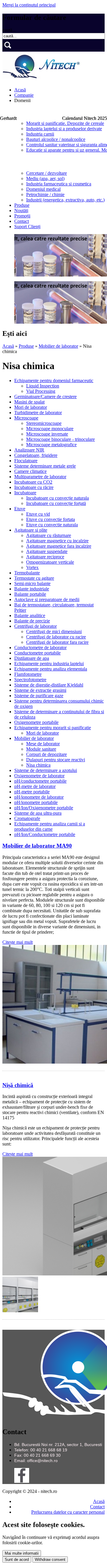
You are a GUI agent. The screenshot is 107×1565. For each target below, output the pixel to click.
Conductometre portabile (37, 652)
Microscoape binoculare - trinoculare (60, 439)
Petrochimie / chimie (45, 194)
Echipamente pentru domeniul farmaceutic (53, 380)
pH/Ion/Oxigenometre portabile (43, 807)
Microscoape (26, 417)
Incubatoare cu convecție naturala (57, 498)
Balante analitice (29, 615)
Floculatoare (25, 460)
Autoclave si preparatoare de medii (46, 599)
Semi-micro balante (32, 583)
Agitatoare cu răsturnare (48, 535)
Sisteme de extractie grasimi (40, 690)
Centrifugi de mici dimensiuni (54, 631)
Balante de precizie (32, 620)
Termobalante (27, 572)
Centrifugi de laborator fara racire (57, 642)
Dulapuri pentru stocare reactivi (55, 759)
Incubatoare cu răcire (34, 487)
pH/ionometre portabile (36, 802)
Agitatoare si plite (30, 530)
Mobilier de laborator (58, 346)
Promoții (22, 215)
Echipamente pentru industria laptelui (49, 663)
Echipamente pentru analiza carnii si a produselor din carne (49, 826)
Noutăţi (21, 210)
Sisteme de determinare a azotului (45, 770)
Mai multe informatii (22, 1553)
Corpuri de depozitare (46, 754)
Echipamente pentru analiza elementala (50, 668)
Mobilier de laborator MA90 (37, 846)
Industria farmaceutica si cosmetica (58, 183)
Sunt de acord (17, 1559)
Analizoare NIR (29, 449)
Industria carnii (40, 133)
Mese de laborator (43, 743)
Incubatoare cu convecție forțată (56, 503)
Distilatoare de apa (31, 658)
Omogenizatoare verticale (50, 562)
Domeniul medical (43, 189)
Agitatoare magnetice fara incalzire (58, 546)
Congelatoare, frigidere (35, 455)
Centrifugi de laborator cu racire (56, 636)
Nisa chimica (38, 765)
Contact (21, 221)
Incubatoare (25, 492)
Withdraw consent (50, 1559)
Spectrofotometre (30, 679)
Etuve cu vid (38, 514)
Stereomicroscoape (44, 423)
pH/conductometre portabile (40, 781)
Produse (21, 205)
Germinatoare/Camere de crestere (45, 396)
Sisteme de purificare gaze (38, 695)
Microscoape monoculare (49, 428)
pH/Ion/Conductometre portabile (44, 834)
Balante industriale (31, 588)
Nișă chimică (17, 1085)
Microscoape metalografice (51, 444)
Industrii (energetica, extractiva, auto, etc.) (65, 199)
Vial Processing (40, 391)
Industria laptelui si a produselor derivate (64, 128)
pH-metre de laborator (35, 786)
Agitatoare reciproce (45, 556)
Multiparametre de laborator (40, 476)
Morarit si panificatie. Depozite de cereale (65, 123)
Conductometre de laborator (40, 647)
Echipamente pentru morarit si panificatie (52, 727)
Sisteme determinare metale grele (45, 465)
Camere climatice (30, 471)
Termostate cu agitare (34, 578)
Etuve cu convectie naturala (52, 524)
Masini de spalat (29, 401)
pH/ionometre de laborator (39, 797)
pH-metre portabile (32, 791)
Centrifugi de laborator (35, 626)
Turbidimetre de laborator (38, 412)
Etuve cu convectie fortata (50, 519)
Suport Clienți (27, 226)
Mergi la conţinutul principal (29, 4)
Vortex (32, 567)
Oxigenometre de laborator (39, 775)
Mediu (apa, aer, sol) (45, 178)
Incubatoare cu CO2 (33, 481)
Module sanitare (41, 748)
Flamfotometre (28, 674)
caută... (9, 30)
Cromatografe (27, 818)
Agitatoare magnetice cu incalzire (57, 540)
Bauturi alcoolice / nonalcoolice (55, 139)
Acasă (20, 89)
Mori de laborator (30, 407)
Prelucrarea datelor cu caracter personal (68, 1512)
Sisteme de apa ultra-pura (38, 813)
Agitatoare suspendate (46, 551)
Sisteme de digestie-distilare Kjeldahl (48, 684)
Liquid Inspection (42, 385)
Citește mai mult (17, 942)
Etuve (19, 508)
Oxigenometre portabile (36, 722)
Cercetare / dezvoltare (46, 173)
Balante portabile (30, 594)
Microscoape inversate (47, 433)
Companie (24, 95)
